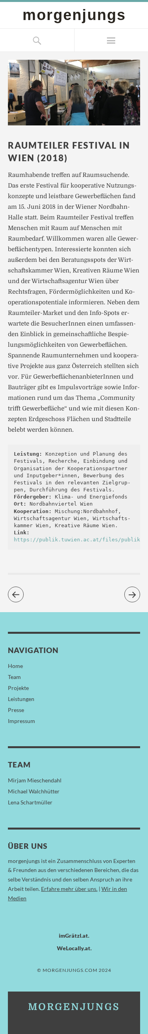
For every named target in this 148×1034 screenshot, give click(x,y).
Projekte (18, 687)
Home (15, 665)
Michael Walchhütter (34, 791)
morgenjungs (74, 14)
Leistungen (21, 698)
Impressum (21, 721)
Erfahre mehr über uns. (69, 888)
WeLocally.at (73, 948)
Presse (16, 710)
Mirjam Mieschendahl (35, 780)
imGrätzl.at (73, 935)
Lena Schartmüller (30, 802)
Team (14, 676)
